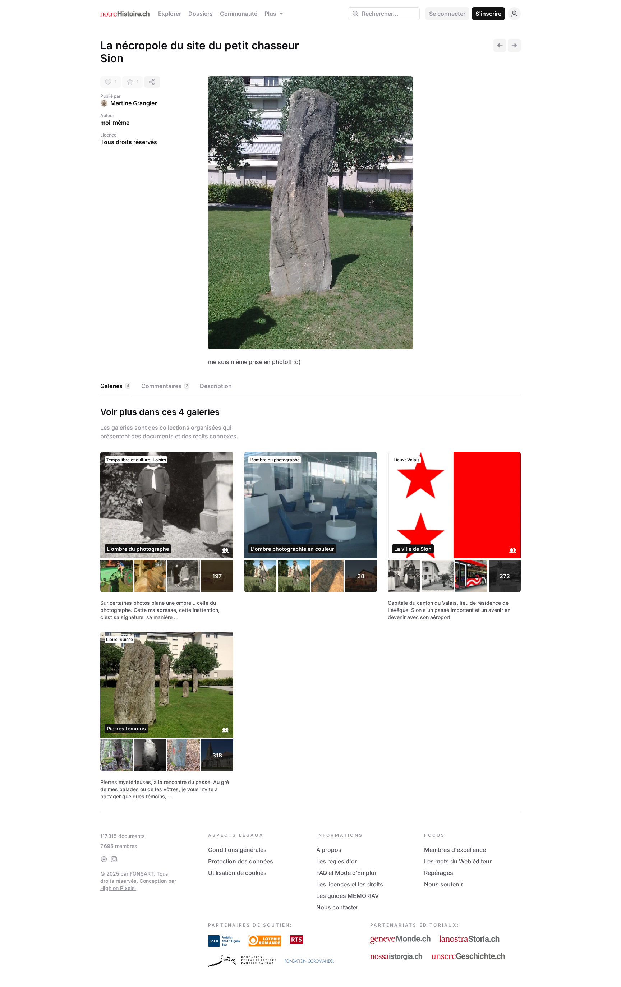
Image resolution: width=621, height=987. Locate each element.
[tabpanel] (310, 602)
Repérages (438, 872)
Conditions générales (237, 849)
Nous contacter (337, 907)
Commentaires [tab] (164, 385)
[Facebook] (103, 859)
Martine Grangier (133, 103)
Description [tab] (216, 385)
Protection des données (240, 861)
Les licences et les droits (349, 884)
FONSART (142, 874)
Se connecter (447, 13)
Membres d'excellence (455, 849)
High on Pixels (118, 888)
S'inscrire (488, 13)
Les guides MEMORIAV (347, 895)
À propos (328, 849)
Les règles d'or (336, 861)
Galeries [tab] (114, 385)
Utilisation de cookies (237, 872)
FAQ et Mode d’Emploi (346, 872)
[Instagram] (114, 859)
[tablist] (310, 386)
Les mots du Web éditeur (458, 861)
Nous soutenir (443, 884)
